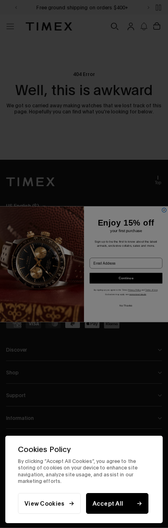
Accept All (108, 503)
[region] (84, 479)
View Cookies (44, 503)
